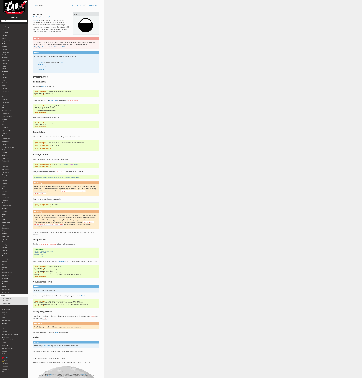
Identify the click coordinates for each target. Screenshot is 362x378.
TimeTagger (5, 281)
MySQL (40, 64)
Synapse (4, 256)
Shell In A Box (6, 222)
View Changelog (91, 5)
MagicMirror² (6, 41)
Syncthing (5, 259)
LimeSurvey (5, 27)
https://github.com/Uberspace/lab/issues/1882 (49, 47)
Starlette (4, 239)
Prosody (4, 175)
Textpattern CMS (7, 272)
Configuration (7, 303)
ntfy (3, 105)
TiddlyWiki (5, 278)
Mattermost (5, 52)
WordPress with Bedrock (9, 340)
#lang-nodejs (44, 17)
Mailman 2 (5, 43)
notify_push (5, 102)
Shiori (3, 225)
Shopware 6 (5, 231)
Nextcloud (5, 97)
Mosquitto (5, 83)
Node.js (40, 62)
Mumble (4, 88)
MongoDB (5, 71)
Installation (6, 301)
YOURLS (4, 351)
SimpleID (4, 233)
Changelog (5, 366)
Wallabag (4, 323)
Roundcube (5, 197)
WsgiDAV (5, 345)
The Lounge (5, 275)
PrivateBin (5, 166)
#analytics (36, 17)
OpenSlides (5, 113)
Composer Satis (6, 205)
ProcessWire (5, 169)
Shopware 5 (5, 228)
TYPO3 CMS (6, 292)
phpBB (4, 144)
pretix (4, 164)
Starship (4, 242)
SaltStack (5, 203)
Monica (4, 74)
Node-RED (5, 99)
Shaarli (4, 217)
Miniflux (4, 63)
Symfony (4, 253)
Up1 (3, 306)
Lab (36, 5)
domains (41, 69)
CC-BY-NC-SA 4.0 (51, 375)
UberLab (15, 17)
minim (4, 66)
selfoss (4, 214)
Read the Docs (83, 374)
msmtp (4, 85)
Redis (3, 186)
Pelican (4, 136)
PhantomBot (6, 138)
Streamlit (4, 247)
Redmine (4, 189)
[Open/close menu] (1, 295)
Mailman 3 (5, 46)
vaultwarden (5, 315)
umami (4, 295)
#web (51, 17)
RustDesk (5, 200)
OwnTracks (5, 127)
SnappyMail (5, 236)
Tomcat (4, 284)
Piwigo (4, 150)
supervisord (42, 67)
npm (61, 62)
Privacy (4, 372)
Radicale (4, 180)
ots (3, 124)
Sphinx (51, 374)
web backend (80, 296)
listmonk (4, 35)
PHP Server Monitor (8, 147)
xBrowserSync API (7, 348)
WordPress (5, 337)
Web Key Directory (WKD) (10, 334)
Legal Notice (5, 369)
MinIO (4, 69)
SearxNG (4, 211)
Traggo (4, 286)
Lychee (4, 38)
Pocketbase (5, 158)
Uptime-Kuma (6, 309)
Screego (4, 208)
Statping (4, 245)
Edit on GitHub (78, 5)
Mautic (4, 55)
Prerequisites (7, 298)
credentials (53, 100)
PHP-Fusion (5, 141)
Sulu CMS (5, 250)
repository (46, 346)
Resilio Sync (5, 191)
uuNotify (4, 312)
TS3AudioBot (6, 289)
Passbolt (4, 133)
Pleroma (4, 155)
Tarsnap (4, 261)
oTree (3, 122)
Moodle (4, 77)
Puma (3, 178)
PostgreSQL (5, 161)
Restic (4, 194)
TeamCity (4, 267)
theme (71, 374)
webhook (5, 326)
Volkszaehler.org (6, 320)
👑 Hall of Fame (7, 361)
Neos (3, 94)
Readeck (4, 183)
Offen (3, 108)
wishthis (4, 331)
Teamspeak (5, 270)
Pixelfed (4, 152)
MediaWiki (5, 57)
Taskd (3, 264)
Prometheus (5, 172)
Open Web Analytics (8, 116)
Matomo (4, 49)
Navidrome (5, 91)
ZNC (3, 354)
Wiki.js (4, 329)
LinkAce (4, 30)
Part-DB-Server (6, 130)
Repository (5, 363)
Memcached (5, 60)
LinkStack (5, 32)
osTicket (4, 119)
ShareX (4, 219)
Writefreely (5, 342)
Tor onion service (7, 111)
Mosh (3, 80)
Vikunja (4, 317)
